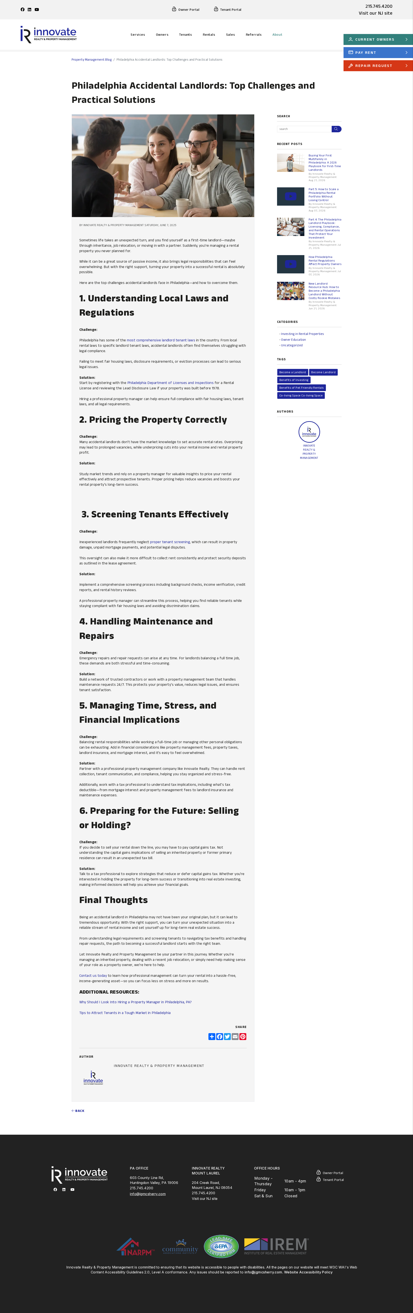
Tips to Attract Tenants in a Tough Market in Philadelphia (125, 1013)
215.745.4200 (378, 6)
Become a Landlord (292, 372)
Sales (230, 34)
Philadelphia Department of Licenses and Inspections (170, 383)
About (277, 34)
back (79, 1111)
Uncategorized (292, 345)
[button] (23, 10)
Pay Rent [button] (365, 52)
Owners (162, 34)
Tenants (185, 34)
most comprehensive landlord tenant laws (161, 340)
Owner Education (293, 339)
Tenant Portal (230, 9)
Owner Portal (188, 9)
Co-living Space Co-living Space (301, 395)
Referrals (254, 34)
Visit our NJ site (375, 12)
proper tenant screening (170, 542)
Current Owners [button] (375, 39)
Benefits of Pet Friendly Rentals (301, 387)
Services (138, 34)
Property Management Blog (92, 59)
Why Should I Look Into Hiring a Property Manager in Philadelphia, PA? (135, 1002)
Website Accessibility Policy (308, 1272)
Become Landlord (323, 372)
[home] (49, 34)
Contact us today (93, 975)
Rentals (209, 34)
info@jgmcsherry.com (148, 1194)
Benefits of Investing (293, 380)
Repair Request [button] (374, 65)
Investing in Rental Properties (302, 334)
